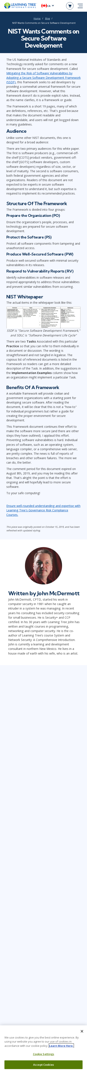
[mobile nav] (80, 6)
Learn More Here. (61, 1046)
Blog (47, 18)
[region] (43, 1048)
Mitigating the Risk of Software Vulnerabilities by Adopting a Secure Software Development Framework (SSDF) (43, 77)
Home (37, 18)
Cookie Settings (43, 1054)
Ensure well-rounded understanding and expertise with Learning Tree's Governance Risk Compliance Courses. (43, 510)
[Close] (82, 1031)
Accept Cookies (43, 1065)
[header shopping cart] (69, 6)
